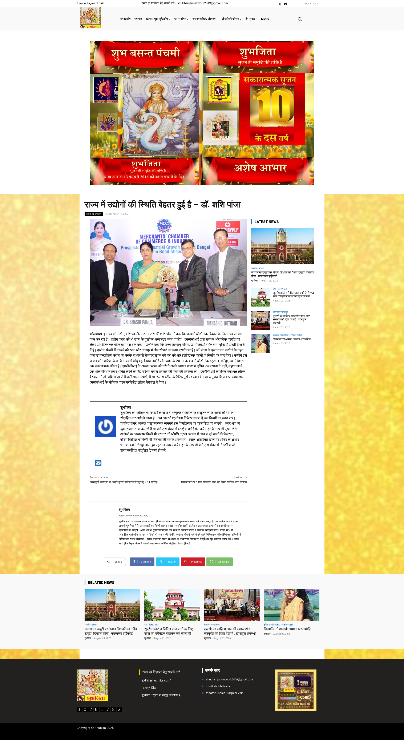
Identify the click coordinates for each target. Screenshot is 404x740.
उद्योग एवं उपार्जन (93, 213)
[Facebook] (274, 3)
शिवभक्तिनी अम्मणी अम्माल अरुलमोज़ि (292, 339)
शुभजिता (124, 509)
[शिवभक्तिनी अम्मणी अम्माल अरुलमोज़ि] (260, 343)
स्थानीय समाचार (257, 268)
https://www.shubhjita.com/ (133, 515)
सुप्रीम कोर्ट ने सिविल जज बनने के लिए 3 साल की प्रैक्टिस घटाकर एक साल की (293, 294)
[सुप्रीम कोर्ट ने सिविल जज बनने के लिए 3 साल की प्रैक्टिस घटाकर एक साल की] (260, 297)
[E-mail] (98, 464)
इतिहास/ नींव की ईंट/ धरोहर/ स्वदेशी (287, 335)
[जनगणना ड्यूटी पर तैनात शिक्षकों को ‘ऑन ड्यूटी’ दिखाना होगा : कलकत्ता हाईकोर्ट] (282, 246)
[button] (300, 19)
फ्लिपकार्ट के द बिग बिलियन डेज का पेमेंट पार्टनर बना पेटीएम (214, 482)
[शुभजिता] (104, 526)
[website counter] (99, 711)
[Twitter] (280, 3)
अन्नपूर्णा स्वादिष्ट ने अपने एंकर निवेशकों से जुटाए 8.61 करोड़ (123, 482)
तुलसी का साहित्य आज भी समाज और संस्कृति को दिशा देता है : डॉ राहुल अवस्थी (291, 319)
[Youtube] (285, 3)
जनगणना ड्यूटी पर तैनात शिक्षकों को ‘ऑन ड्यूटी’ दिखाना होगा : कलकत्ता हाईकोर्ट (111, 631)
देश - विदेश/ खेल (280, 289)
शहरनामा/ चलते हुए (280, 312)
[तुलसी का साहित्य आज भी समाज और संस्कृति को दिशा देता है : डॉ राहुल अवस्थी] (260, 320)
